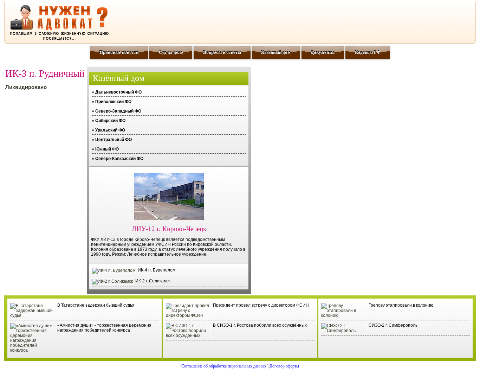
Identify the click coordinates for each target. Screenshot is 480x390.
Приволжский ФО (113, 101)
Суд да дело (171, 52)
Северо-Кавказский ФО (119, 158)
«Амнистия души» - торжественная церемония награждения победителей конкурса (104, 328)
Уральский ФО (110, 130)
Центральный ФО (113, 139)
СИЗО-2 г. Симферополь (393, 325)
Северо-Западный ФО (118, 111)
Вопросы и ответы (222, 52)
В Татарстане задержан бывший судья (96, 305)
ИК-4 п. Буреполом (156, 270)
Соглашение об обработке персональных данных (223, 366)
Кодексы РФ (368, 52)
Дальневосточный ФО (118, 92)
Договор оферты (284, 366)
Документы (323, 52)
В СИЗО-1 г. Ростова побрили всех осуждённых (260, 325)
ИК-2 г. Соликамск (152, 281)
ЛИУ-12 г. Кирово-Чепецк (169, 228)
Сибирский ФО (110, 120)
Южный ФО (107, 149)
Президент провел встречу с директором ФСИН (261, 305)
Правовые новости (118, 52)
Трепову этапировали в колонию (401, 305)
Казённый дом (276, 52)
